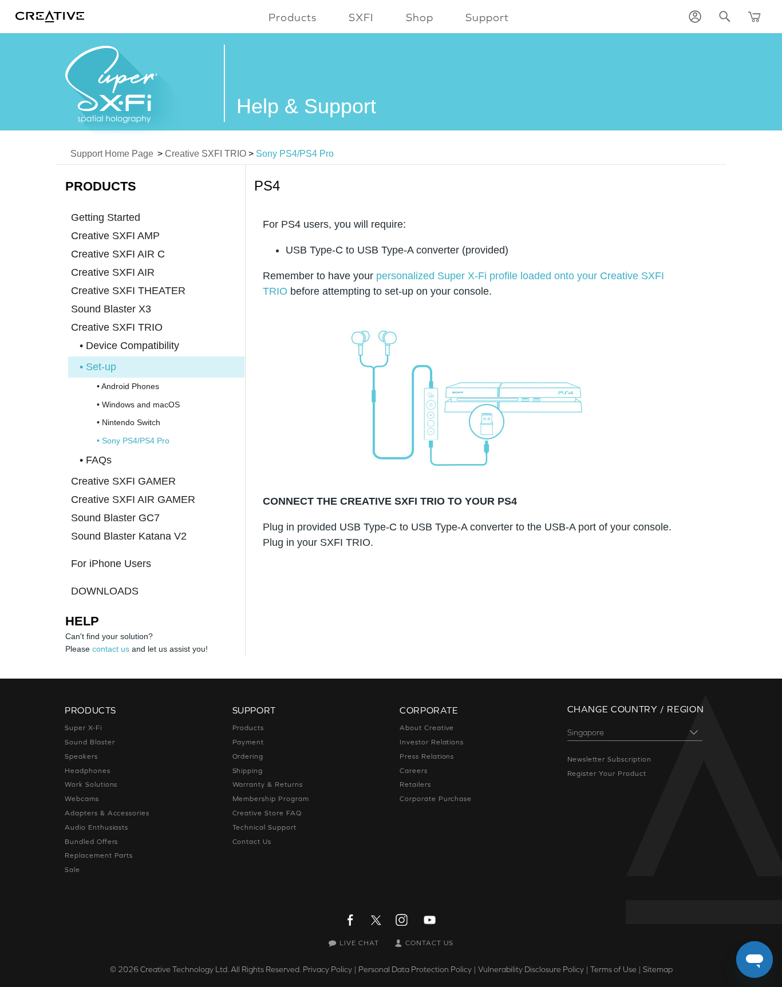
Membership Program (270, 799)
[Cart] (754, 16)
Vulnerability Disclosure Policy (531, 969)
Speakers (81, 756)
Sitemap (658, 969)
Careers (414, 771)
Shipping (247, 771)
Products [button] (292, 17)
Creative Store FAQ (267, 813)
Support (487, 17)
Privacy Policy (327, 969)
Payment (248, 742)
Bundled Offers (91, 842)
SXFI (361, 17)
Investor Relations (432, 742)
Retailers (415, 784)
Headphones (87, 771)
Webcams (82, 799)
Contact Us (252, 842)
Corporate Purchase (436, 799)
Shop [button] (419, 17)
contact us (110, 648)
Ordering (248, 756)
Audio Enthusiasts (96, 827)
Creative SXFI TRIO (205, 153)
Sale (72, 870)
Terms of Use (613, 969)
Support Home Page (111, 153)
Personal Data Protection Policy (415, 969)
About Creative (427, 728)
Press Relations (427, 756)
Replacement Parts (99, 855)
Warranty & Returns (267, 784)
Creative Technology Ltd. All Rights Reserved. (220, 969)
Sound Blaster (89, 742)
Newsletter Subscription (609, 759)
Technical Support (264, 827)
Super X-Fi (83, 728)
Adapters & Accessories (107, 813)
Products (248, 728)
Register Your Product (606, 774)
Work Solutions (91, 784)
